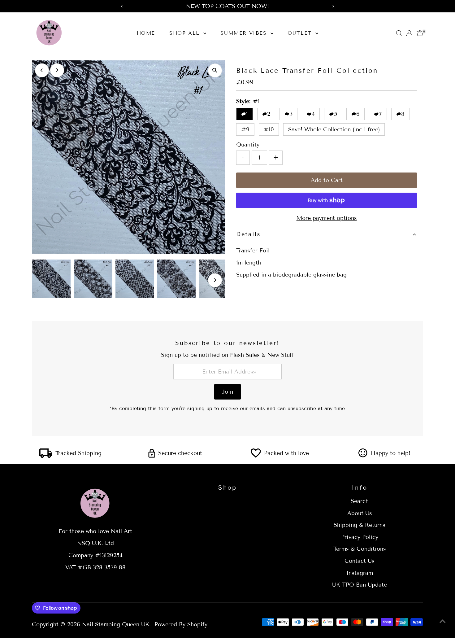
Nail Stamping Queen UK (115, 624)
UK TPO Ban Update (359, 584)
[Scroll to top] (442, 621)
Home (146, 33)
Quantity (247, 144)
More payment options (327, 218)
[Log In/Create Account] (409, 33)
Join (227, 391)
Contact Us (359, 560)
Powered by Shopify (180, 624)
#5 (333, 114)
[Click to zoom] (215, 70)
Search (360, 501)
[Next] (57, 70)
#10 (269, 129)
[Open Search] (399, 33)
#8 (400, 114)
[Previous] (42, 70)
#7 (378, 114)
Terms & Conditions (359, 548)
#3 (288, 114)
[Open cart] (420, 33)
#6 (355, 114)
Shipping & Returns (359, 525)
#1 (244, 114)
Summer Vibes (244, 33)
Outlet (301, 33)
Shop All (185, 33)
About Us (359, 513)
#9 (245, 129)
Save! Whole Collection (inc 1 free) (334, 129)
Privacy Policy (359, 537)
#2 (266, 114)
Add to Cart (327, 180)
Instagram (359, 573)
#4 (311, 114)
